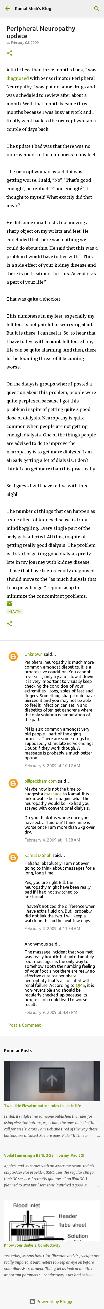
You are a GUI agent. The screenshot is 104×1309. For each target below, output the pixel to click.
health (15, 611)
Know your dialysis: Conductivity (32, 1245)
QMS (80, 985)
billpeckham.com (41, 781)
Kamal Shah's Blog (33, 8)
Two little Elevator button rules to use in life (42, 1106)
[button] (9, 53)
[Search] (96, 8)
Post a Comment (25, 1025)
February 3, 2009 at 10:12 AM (52, 765)
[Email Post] (9, 605)
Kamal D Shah (38, 855)
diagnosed (17, 78)
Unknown (34, 654)
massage (53, 793)
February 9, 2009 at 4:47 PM (51, 1012)
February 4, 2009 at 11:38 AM (52, 840)
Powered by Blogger (55, 1301)
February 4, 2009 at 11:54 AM (52, 928)
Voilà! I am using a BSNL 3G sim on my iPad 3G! (44, 1155)
